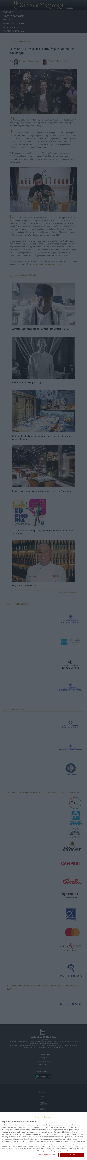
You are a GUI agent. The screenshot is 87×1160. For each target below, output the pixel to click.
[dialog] (43, 1136)
